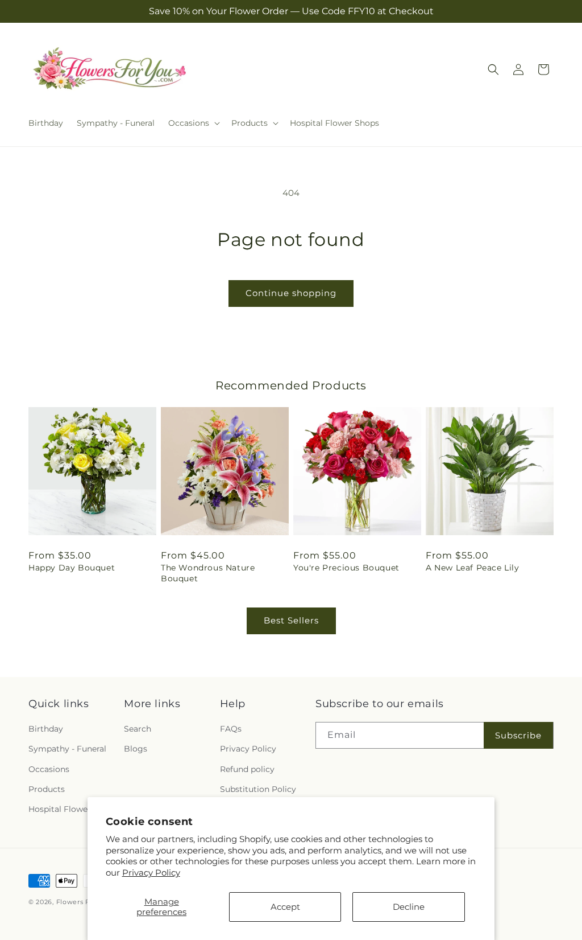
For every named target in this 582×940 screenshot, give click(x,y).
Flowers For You (84, 902)
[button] (193, 123)
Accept (285, 906)
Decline (409, 906)
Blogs (135, 749)
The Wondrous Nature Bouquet (208, 573)
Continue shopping (291, 293)
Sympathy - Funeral (67, 749)
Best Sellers (291, 620)
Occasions (48, 769)
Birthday (45, 729)
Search (137, 729)
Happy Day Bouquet (71, 568)
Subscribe (518, 735)
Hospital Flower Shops (73, 809)
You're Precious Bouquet (346, 568)
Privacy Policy (151, 872)
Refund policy (247, 769)
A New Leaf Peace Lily (472, 568)
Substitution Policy (258, 789)
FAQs (231, 729)
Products (46, 789)
